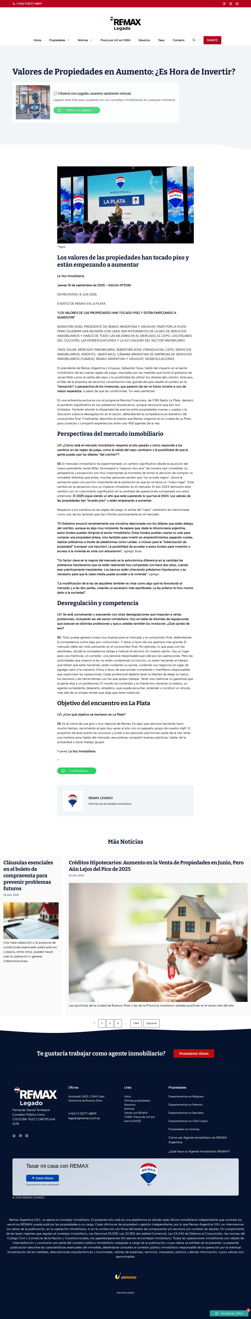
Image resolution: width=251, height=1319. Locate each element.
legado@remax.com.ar (84, 1118)
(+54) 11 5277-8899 (29, 3)
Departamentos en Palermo (186, 1104)
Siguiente (151, 1023)
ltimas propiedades (138, 1100)
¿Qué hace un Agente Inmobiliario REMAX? (199, 1151)
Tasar (161, 40)
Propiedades (57, 40)
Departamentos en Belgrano (186, 1096)
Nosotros (144, 40)
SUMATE (212, 40)
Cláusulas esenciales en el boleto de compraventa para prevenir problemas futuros (28, 876)
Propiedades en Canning (184, 1129)
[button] (194, 40)
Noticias (83, 40)
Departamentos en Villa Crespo (188, 1121)
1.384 (136, 1023)
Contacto (178, 40)
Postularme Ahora (193, 1053)
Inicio (127, 1096)
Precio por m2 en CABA (115, 40)
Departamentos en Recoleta (186, 1112)
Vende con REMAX (136, 1112)
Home (37, 40)
